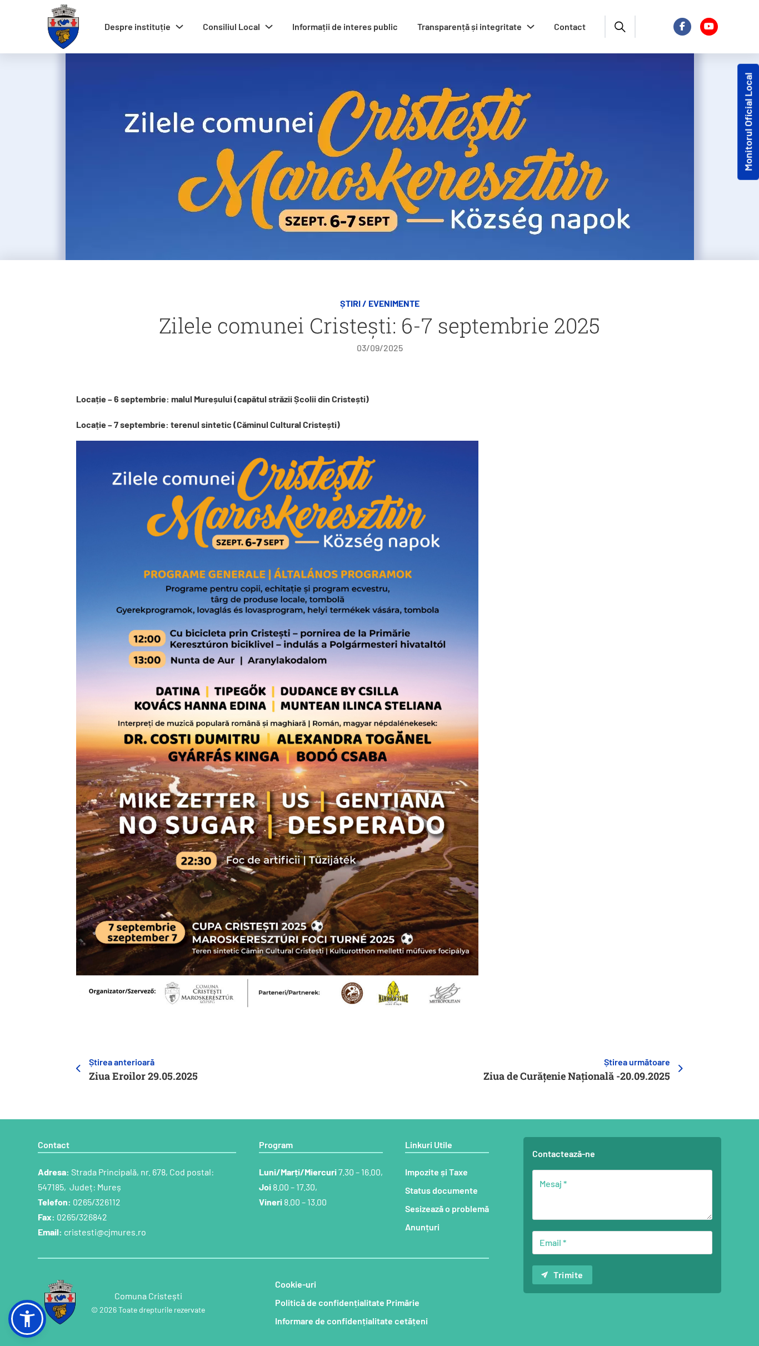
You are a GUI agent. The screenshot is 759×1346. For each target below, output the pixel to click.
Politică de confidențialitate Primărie (347, 1302)
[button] (27, 1319)
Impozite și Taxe (436, 1171)
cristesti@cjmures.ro (105, 1232)
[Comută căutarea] (620, 27)
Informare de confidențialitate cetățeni (351, 1320)
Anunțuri (422, 1227)
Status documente (441, 1190)
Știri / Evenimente (380, 303)
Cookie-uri (295, 1284)
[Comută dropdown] (179, 26)
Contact (570, 26)
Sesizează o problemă (447, 1208)
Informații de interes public (345, 26)
